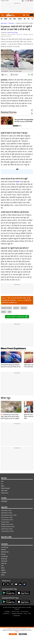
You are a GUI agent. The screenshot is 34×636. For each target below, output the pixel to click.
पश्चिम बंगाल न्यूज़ (4, 552)
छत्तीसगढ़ (3, 570)
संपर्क (2, 481)
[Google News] (5, 74)
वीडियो (5, 19)
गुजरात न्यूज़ (3, 563)
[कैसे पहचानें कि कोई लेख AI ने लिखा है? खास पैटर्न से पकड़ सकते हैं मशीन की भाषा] (11, 357)
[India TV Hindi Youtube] (28, 0)
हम (1, 483)
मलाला (17, 182)
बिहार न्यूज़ (3, 554)
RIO (30, 613)
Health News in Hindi (6, 529)
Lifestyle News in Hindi (7, 531)
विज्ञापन (2, 486)
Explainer (24, 308)
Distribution (17, 615)
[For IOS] (23, 602)
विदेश (14, 19)
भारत (10, 19)
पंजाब (2, 565)
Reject (23, 634)
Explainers (11, 23)
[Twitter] (7, 584)
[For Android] (8, 602)
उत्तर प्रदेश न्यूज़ (4, 547)
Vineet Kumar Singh (12, 32)
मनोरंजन (20, 19)
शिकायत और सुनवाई (5, 488)
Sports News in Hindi (6, 517)
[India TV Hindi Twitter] (26, 0)
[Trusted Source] (14, 74)
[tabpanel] (17, 121)
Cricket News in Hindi (7, 519)
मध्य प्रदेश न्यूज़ (4, 556)
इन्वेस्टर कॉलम (4, 490)
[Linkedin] (20, 584)
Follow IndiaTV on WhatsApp (16, 316)
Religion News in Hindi (7, 524)
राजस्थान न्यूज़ (4, 561)
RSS (25, 613)
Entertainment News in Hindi (8, 515)
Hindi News (4, 23)
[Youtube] (16, 584)
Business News (5, 522)
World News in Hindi (6, 512)
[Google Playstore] (8, 593)
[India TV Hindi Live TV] (31, 15)
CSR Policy (6, 613)
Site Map (7, 611)
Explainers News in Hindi (7, 526)
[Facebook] (3, 584)
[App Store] (23, 593)
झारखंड (2, 574)
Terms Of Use (15, 611)
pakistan (16, 308)
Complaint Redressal (16, 613)
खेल (25, 19)
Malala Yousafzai (6, 308)
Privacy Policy (24, 611)
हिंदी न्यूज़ (10, 298)
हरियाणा (2, 568)
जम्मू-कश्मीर (3, 572)
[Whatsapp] (29, 75)
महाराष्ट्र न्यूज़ (4, 558)
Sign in (31, 0)
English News (4, 493)
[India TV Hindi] (10, 15)
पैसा (28, 19)
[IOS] (22, 0)
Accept (13, 634)
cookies (17, 631)
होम (1, 19)
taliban (4, 312)
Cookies (5, 628)
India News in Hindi (6, 510)
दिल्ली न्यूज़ (3, 549)
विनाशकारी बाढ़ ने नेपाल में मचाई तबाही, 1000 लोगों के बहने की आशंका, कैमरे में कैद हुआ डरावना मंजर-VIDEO (10, 416)
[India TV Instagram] (12, 584)
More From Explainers (13, 348)
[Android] (23, 0)
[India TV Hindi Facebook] (25, 0)
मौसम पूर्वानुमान (4, 501)
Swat (9, 312)
